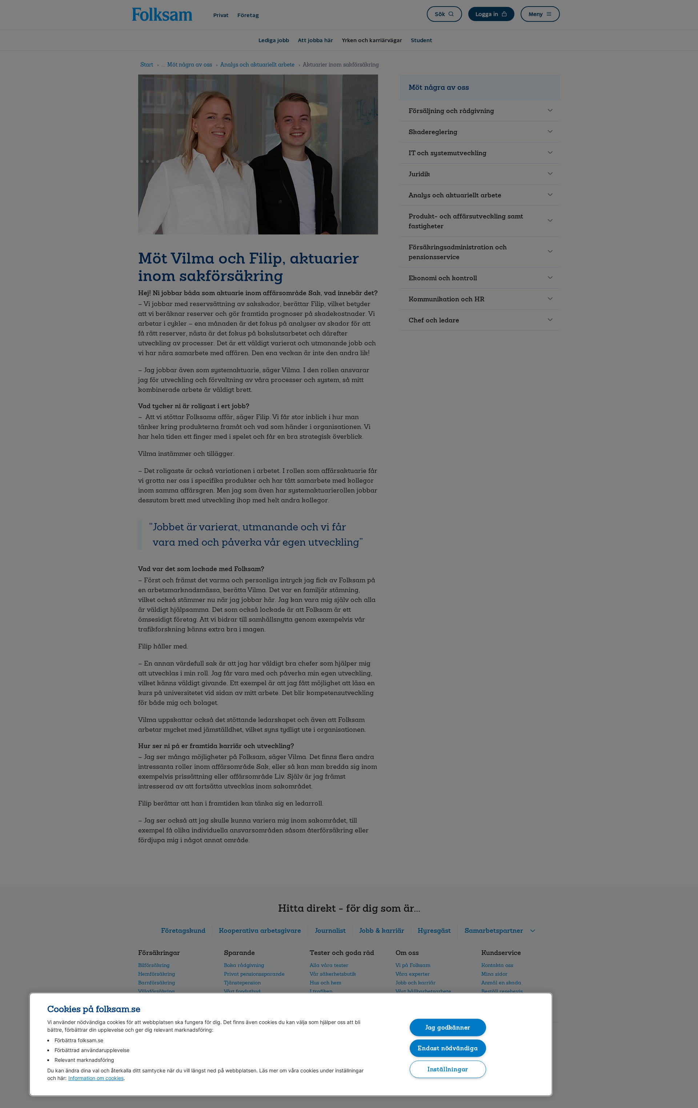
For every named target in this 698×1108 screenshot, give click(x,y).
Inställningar (448, 1069)
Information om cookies (96, 1078)
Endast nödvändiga (448, 1048)
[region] (291, 1044)
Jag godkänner (448, 1027)
